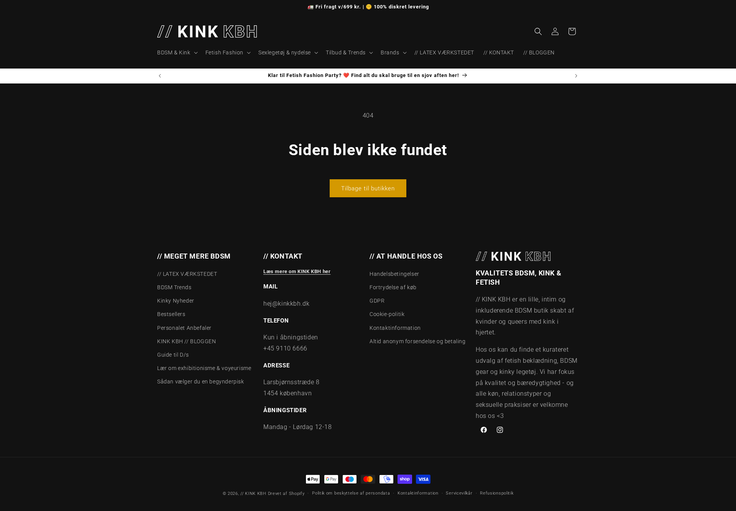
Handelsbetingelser (394, 274)
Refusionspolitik (496, 493)
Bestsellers (171, 314)
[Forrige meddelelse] (159, 76)
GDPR (377, 301)
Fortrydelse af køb (393, 287)
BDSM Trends (174, 287)
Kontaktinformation (395, 328)
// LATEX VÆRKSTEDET (187, 274)
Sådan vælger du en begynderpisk (200, 381)
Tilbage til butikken (368, 188)
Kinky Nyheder (175, 301)
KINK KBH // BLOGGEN (186, 341)
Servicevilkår (459, 493)
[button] (177, 52)
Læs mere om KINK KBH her (296, 271)
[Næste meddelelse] (576, 76)
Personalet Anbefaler (184, 328)
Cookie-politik (387, 314)
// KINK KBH (253, 493)
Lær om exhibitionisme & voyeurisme (204, 368)
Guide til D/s (173, 355)
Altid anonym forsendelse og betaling (418, 341)
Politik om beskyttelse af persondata (351, 493)
